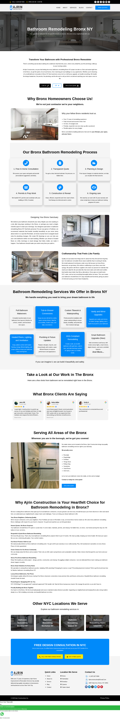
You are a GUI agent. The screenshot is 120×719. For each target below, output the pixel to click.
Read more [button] (17, 417)
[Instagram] (101, 2)
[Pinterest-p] (109, 2)
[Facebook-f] (95, 2)
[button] (57, 86)
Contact (89, 7)
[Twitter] (104, 2)
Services (73, 7)
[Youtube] (106, 2)
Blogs (81, 7)
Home (58, 7)
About (65, 7)
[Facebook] (86, 686)
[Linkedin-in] (98, 2)
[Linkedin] (89, 686)
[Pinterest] (101, 686)
